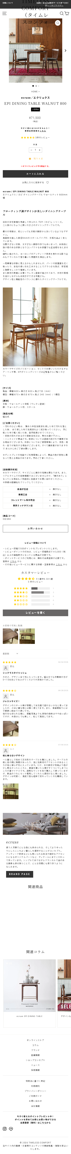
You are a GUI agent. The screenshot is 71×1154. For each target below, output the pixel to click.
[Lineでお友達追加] (11, 1129)
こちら (46, 372)
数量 (35, 144)
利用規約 (35, 1086)
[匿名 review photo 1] (11, 729)
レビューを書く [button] (35, 612)
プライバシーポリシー (35, 1091)
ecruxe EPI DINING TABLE (29, 1016)
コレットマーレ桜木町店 (23, 500)
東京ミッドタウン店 (23, 505)
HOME (34, 91)
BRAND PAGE (19, 874)
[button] (28, 137)
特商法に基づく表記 (35, 1081)
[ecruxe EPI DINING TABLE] (29, 985)
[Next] (62, 4)
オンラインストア (35, 1040)
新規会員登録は (35, 131)
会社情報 (35, 1106)
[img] (9, 662)
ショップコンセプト (35, 1060)
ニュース (35, 1065)
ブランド (35, 1050)
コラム (35, 1045)
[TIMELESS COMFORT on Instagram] (4, 1129)
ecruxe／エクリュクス (35, 97)
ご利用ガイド (35, 1096)
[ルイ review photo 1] (11, 791)
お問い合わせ (35, 1101)
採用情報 (35, 1070)
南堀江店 (22, 495)
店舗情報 (35, 1055)
